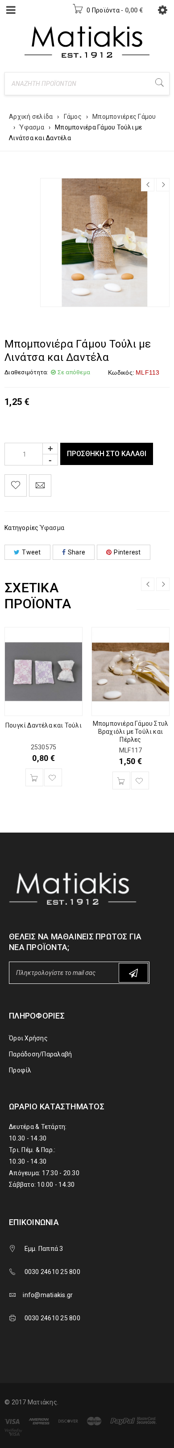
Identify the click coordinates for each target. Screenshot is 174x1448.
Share (76, 552)
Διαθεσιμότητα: (26, 372)
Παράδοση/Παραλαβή (40, 1054)
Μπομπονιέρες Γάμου (124, 116)
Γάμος (73, 116)
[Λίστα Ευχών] (15, 485)
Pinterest (127, 552)
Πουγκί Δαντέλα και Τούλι (43, 725)
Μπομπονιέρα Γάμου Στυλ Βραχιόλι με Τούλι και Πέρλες (130, 731)
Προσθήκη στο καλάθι (106, 453)
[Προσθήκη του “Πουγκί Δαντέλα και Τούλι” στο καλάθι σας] (34, 777)
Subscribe (133, 973)
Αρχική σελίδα (31, 116)
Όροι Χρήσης (28, 1038)
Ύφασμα (32, 127)
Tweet (31, 552)
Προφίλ (20, 1070)
